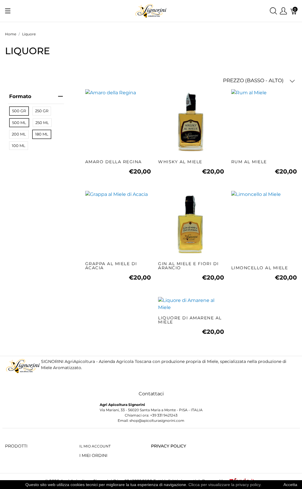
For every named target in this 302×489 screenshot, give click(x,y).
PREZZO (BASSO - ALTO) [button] (254, 80)
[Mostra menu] (8, 10)
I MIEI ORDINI (93, 455)
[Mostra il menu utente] (283, 11)
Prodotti (16, 446)
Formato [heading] (20, 96)
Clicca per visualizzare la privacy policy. (225, 484)
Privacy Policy (168, 446)
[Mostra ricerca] (273, 11)
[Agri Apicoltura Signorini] (150, 10)
